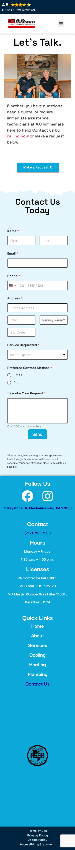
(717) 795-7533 (37, 533)
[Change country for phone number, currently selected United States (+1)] (12, 285)
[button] (61, 23)
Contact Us (37, 683)
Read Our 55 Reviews (18, 10)
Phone (13, 276)
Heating (37, 664)
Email (12, 253)
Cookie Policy (37, 840)
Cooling (37, 654)
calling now (18, 136)
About (37, 635)
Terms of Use (37, 831)
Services (37, 645)
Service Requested (23, 345)
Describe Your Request (26, 393)
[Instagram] (47, 496)
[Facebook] (27, 496)
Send (37, 434)
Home (37, 625)
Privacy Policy (37, 835)
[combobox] (37, 355)
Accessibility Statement (37, 844)
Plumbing (38, 674)
